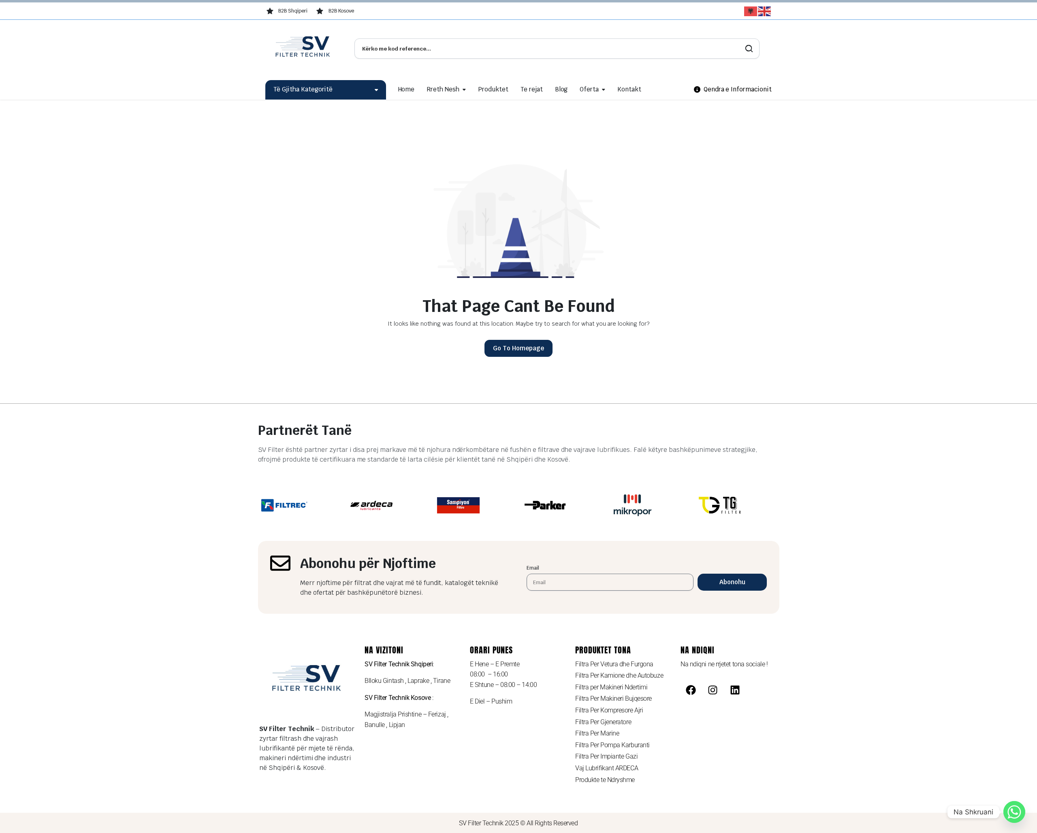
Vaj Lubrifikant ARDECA (606, 768)
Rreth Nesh (443, 89)
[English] (765, 11)
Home (406, 89)
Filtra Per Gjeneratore (603, 722)
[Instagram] (713, 690)
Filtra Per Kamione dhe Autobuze (619, 675)
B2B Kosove (341, 11)
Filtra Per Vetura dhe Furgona (614, 664)
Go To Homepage (518, 348)
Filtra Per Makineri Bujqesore (613, 698)
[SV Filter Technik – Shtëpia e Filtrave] (303, 48)
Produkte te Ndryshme (605, 780)
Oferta (589, 89)
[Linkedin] (735, 690)
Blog (561, 89)
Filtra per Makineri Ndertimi (611, 687)
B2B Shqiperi (292, 11)
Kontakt (629, 89)
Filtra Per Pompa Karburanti (612, 745)
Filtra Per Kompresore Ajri (609, 710)
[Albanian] (751, 11)
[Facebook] (691, 690)
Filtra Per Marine (597, 733)
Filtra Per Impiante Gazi (606, 756)
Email (533, 567)
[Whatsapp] (1014, 812)
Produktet (493, 89)
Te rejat (532, 89)
